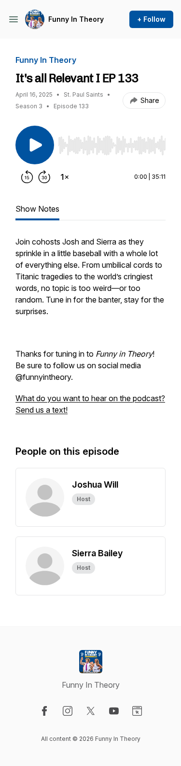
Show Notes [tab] (37, 209)
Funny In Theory (76, 19)
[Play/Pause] (34, 145)
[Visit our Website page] (137, 711)
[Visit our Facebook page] (44, 711)
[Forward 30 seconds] (44, 177)
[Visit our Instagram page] (67, 711)
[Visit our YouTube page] (114, 711)
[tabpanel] (90, 330)
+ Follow (151, 19)
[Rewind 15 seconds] (27, 177)
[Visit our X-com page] (91, 711)
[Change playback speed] (64, 177)
